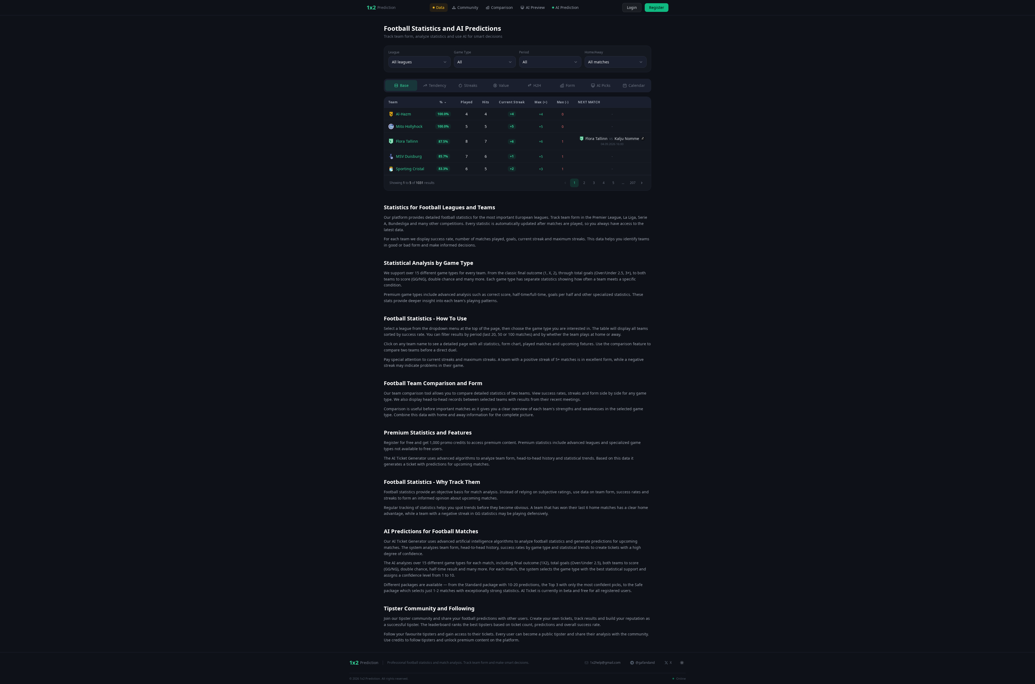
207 (633, 182)
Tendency (437, 85)
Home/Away (594, 52)
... (623, 182)
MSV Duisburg (409, 156)
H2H (537, 85)
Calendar (637, 85)
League (393, 52)
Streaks (470, 85)
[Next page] (642, 183)
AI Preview (535, 7)
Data (440, 7)
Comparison (502, 7)
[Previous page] (565, 183)
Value (504, 85)
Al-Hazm (403, 114)
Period (524, 52)
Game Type (462, 52)
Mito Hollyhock (409, 126)
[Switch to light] (617, 7)
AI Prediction (567, 7)
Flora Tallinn (407, 141)
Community (467, 7)
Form (570, 85)
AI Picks (603, 85)
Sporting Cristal (410, 168)
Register (656, 7)
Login (632, 7)
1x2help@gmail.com (605, 662)
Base (404, 85)
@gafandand (645, 662)
